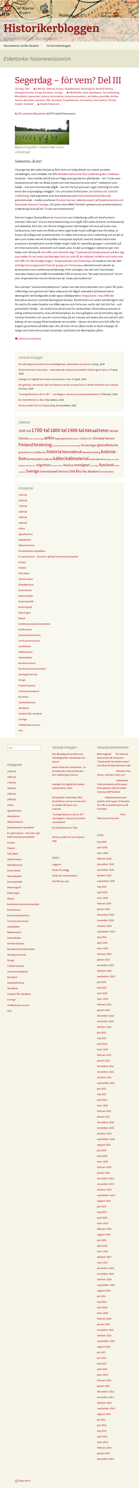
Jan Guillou (92, 96)
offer (48, 100)
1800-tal (58, 430)
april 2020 (102, 1156)
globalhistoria (107, 445)
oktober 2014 (104, 1402)
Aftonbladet (75, 92)
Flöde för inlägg (60, 870)
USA (72, 471)
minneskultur (57, 465)
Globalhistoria (72, 88)
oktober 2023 (104, 970)
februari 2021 (104, 1111)
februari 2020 (104, 1167)
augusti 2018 (104, 1234)
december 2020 (105, 1122)
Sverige (58, 92)
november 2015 (105, 1329)
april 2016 (102, 1307)
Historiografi (87, 88)
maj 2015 (101, 1363)
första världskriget (73, 445)
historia (45, 96)
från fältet (23, 573)
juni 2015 (101, 1358)
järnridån (104, 96)
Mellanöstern (25, 652)
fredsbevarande (58, 445)
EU (91, 439)
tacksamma (100, 100)
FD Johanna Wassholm (32, 113)
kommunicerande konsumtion (34, 623)
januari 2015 (103, 1386)
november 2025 (105, 869)
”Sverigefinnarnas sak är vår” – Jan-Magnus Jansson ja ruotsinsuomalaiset (58, 394)
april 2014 (102, 1436)
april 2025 (102, 892)
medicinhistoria (97, 459)
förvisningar (88, 445)
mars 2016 (102, 1313)
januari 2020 (103, 1172)
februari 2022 (104, 1055)
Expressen (34, 96)
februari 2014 (104, 1447)
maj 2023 (101, 987)
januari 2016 (103, 1324)
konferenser (25, 629)
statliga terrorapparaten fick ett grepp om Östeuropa (48, 265)
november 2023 (105, 965)
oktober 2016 (104, 1279)
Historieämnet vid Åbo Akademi (21, 45)
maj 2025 (101, 886)
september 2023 (106, 976)
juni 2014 (101, 1425)
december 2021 (105, 1066)
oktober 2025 (104, 875)
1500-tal (22, 494)
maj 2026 (101, 841)
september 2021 (106, 1083)
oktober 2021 (104, 1077)
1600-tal (24, 431)
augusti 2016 (104, 1290)
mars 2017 (102, 1262)
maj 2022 (101, 1038)
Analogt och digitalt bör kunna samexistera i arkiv (44, 379)
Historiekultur (25, 595)
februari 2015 (104, 1380)
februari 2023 (104, 1004)
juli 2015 (101, 1352)
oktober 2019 (104, 1189)
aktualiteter (24, 539)
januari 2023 (103, 1010)
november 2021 (105, 1071)
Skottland (23, 708)
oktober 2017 (104, 1257)
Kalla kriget (24, 612)
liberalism (29, 100)
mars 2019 (102, 1223)
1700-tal (40, 430)
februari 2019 (104, 1228)
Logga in (56, 864)
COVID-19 (85, 438)
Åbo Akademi (90, 471)
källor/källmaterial (71, 458)
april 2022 (102, 1043)
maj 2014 (101, 1430)
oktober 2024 (104, 926)
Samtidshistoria (26, 702)
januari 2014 (103, 1453)
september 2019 (106, 1195)
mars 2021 (102, 1105)
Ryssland (48, 92)
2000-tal (50, 88)
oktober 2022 (104, 1026)
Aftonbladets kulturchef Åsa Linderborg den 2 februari (86, 174)
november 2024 (105, 920)
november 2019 (105, 1184)
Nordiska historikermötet (32, 668)
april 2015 (102, 1369)
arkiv (49, 438)
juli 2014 (101, 1419)
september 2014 (106, 1408)
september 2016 (106, 1285)
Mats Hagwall (104, 754)
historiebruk (57, 96)
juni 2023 (101, 982)
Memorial (110, 459)
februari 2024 (104, 954)
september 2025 (106, 881)
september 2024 (106, 931)
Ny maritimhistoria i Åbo (31, 399)
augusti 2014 (104, 1414)
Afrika (21, 528)
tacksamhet (86, 100)
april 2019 (102, 1217)
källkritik (48, 459)
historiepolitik (25, 601)
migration (43, 465)
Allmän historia (26, 545)
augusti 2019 (104, 1200)
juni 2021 (101, 1088)
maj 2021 (101, 1094)
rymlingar (94, 465)
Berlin (76, 439)
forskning (42, 445)
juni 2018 (101, 1240)
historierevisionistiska (92, 195)
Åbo (79, 471)
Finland (25, 445)
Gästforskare (25, 579)
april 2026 (102, 847)
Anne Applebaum (92, 92)
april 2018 (102, 1245)
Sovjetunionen (71, 100)
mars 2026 (102, 853)
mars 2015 (102, 1374)
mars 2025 (102, 897)
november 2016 (105, 1273)
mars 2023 (102, 998)
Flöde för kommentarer (64, 875)
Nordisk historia (104, 88)
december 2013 (105, 1458)
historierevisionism (75, 96)
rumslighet (82, 465)
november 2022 (105, 1021)
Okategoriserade (24, 92)
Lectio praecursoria (29, 640)
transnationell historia (54, 471)
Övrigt (38, 92)
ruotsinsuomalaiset (28, 691)
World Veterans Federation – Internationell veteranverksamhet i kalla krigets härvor (63, 369)
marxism (39, 100)
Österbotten (106, 471)
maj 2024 (101, 937)
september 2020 (106, 1139)
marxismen (61, 217)
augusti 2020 (104, 1144)
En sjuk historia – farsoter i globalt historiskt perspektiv (48, 556)
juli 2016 (101, 1296)
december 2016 (105, 1268)
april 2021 (102, 1099)
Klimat (21, 618)
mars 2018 (102, 1251)
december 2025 (105, 864)
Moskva (68, 465)
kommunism (35, 459)
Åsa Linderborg (111, 92)
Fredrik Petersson (50, 104)
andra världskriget (36, 439)
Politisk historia (26, 685)
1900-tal (40, 88)
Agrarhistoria (25, 534)
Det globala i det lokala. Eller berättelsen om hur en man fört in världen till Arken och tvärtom (68, 384)
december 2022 (105, 1015)
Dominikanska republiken (31, 551)
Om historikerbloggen (59, 45)
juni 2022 (101, 1032)
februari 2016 (104, 1318)
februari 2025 (104, 903)
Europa (59, 88)
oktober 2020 (104, 1133)
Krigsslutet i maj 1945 (95, 295)
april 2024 (102, 942)
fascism (110, 438)
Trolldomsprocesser (29, 724)
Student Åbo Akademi (30, 713)
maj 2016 (101, 1301)
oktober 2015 (104, 1335)
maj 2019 (101, 1212)
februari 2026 (104, 858)
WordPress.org (60, 881)
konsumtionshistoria (29, 635)
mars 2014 (102, 1442)
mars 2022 (102, 1049)
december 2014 (105, 1391)
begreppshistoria (64, 438)
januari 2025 (103, 909)
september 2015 (106, 1341)
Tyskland (28, 104)
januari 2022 (103, 1060)
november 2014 (105, 1397)
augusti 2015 (104, 1346)
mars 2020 (102, 1161)
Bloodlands (21, 96)
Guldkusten (40, 452)
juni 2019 (101, 1206)
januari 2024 (103, 959)
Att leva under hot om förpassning (36, 405)
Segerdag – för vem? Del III (68, 80)
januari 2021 (103, 1116)
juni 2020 (101, 1150)
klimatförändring (91, 452)
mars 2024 (102, 948)
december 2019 (105, 1178)
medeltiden (24, 646)
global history (25, 452)
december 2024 (105, 914)
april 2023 (102, 993)
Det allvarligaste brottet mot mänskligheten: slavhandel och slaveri (54, 364)
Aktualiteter (97, 430)
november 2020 (105, 1127)
